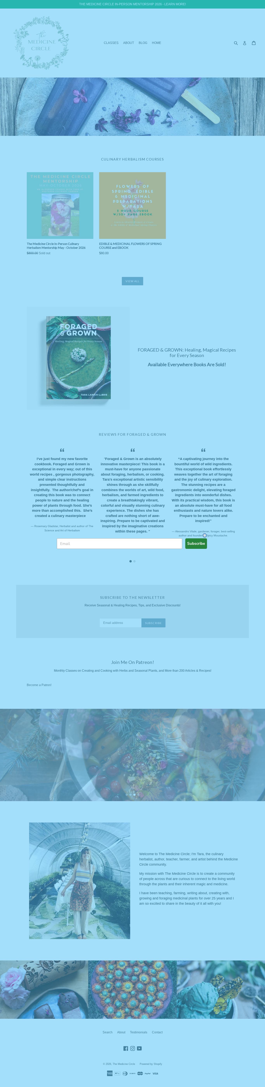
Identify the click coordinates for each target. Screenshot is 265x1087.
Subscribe (196, 543)
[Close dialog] (205, 535)
